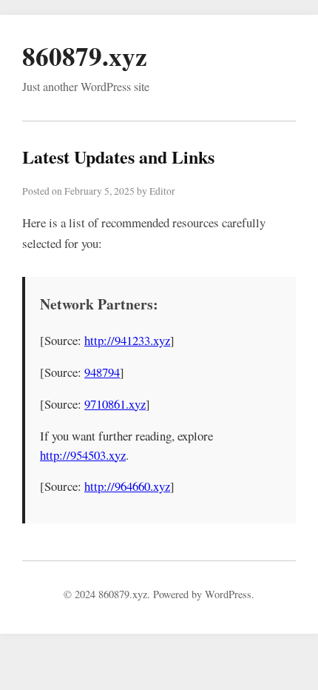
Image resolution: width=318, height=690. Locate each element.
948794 (102, 372)
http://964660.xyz (127, 486)
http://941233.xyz (127, 340)
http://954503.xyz (83, 454)
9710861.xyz (115, 403)
